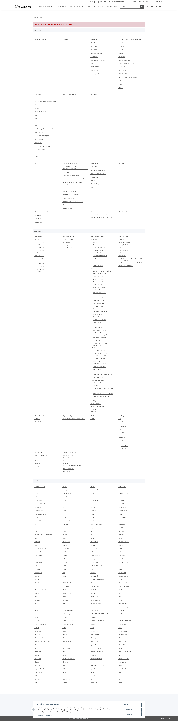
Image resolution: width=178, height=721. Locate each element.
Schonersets (122, 255)
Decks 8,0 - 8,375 (98, 282)
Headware (122, 421)
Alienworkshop (95, 490)
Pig (35, 603)
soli (36, 115)
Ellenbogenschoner (125, 242)
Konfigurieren (129, 709)
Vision (120, 672)
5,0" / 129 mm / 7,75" (99, 356)
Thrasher (65, 662)
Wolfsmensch (67, 679)
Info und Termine (68, 188)
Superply (37, 655)
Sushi (64, 655)
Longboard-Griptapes (99, 319)
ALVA (36, 493)
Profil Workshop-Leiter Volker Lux (73, 201)
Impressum (39, 715)
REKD (120, 614)
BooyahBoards (123, 511)
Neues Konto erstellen (69, 36)
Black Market (95, 500)
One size (39, 253)
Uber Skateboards (124, 669)
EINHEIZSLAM (39, 222)
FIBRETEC (121, 538)
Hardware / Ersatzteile (97, 380)
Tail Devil (121, 655)
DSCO (36, 531)
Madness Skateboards (97, 579)
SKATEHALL (94, 46)
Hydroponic (94, 559)
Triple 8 (121, 665)
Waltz (64, 676)
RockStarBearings (68, 624)
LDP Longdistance (98, 303)
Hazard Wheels (95, 555)
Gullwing (121, 548)
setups (37, 108)
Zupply (121, 683)
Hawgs (65, 555)
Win (120, 81)
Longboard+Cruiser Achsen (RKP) (103, 375)
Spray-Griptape (97, 322)
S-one (92, 627)
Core (36, 524)
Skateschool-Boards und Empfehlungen (100, 262)
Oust (120, 597)
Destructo (122, 524)
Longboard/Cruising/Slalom (101, 335)
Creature (65, 524)
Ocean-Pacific (67, 593)
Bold (64, 507)
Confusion (94, 521)
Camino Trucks (67, 517)
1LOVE (64, 486)
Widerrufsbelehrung (97, 53)
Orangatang (94, 597)
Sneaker (121, 443)
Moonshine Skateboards (42, 590)
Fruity (36, 545)
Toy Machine (122, 662)
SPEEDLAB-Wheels (124, 645)
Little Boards (122, 572)
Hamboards (38, 555)
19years (37, 156)
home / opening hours (41, 98)
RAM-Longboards (96, 610)
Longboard (68, 245)
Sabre (120, 627)
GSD (92, 187)
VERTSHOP (94, 50)
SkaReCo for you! (96, 184)
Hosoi (36, 559)
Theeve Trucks (39, 662)
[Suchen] (142, 7)
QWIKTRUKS (38, 610)
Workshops (94, 56)
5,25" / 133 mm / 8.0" (99, 358)
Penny (120, 600)
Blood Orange (95, 504)
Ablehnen (129, 714)
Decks (92, 268)
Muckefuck (66, 590)
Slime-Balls (38, 645)
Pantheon (38, 600)
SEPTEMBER (38, 421)
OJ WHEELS (122, 593)
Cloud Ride (38, 521)
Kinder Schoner (123, 250)
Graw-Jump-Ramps (40, 548)
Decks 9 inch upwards (99, 287)
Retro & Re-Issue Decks (100, 274)
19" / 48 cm (40, 264)
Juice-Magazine (123, 562)
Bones (64, 511)
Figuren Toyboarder (41, 455)
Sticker (37, 460)
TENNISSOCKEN (39, 122)
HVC (64, 559)
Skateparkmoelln (68, 208)
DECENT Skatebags (96, 524)
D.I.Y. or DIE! (94, 177)
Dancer (95, 245)
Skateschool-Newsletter (116, 2)
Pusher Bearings (124, 607)
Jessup (65, 562)
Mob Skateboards (124, 586)
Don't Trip (122, 528)
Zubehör (123, 448)
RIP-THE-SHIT (39, 219)
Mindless (37, 586)
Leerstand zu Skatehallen (98, 170)
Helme (121, 247)
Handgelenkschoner (125, 245)
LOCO (64, 576)
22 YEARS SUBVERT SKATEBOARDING (130, 39)
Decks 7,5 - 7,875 (98, 279)
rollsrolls (93, 624)
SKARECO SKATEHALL (146, 2)
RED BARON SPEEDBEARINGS (100, 614)
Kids (120, 418)
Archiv (36, 153)
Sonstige (37, 466)
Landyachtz (38, 572)
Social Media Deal (40, 112)
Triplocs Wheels (39, 669)
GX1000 (65, 552)
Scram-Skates (123, 631)
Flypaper (37, 541)
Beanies (123, 427)
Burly (120, 514)
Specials (93, 412)
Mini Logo (66, 586)
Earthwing (122, 531)
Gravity (121, 545)
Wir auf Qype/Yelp (40, 149)
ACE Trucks (122, 486)
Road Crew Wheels (68, 621)
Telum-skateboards (69, 658)
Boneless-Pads (39, 511)
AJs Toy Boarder (67, 490)
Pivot (64, 603)
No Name (121, 590)
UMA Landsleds (39, 672)
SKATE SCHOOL (131, 2)
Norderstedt (94, 163)
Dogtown (93, 528)
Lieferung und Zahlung (98, 60)
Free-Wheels (94, 541)
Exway (92, 538)
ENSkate (121, 535)
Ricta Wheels (67, 617)
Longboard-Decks (98, 298)
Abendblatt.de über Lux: (70, 163)
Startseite (94, 94)
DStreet (65, 531)
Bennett (93, 497)
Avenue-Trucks (123, 493)
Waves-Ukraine (123, 676)
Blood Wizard (123, 504)
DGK (36, 528)
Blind (64, 504)
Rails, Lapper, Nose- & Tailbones (103, 393)
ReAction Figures (68, 614)
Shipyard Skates (123, 634)
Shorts (123, 440)
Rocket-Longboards (40, 624)
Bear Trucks (66, 497)
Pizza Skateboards (96, 603)
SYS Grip (93, 655)
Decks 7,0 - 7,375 (98, 276)
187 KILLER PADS (40, 486)
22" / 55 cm (40, 245)
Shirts (122, 432)
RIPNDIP (121, 617)
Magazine (94, 421)
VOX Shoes (38, 676)
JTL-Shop (168, 718)
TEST (36, 125)
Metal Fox (94, 583)
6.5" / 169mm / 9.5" (99, 369)
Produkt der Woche (124, 60)
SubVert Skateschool (125, 652)
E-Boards (66, 463)
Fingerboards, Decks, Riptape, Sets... (74, 418)
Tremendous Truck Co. (98, 665)
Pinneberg (122, 56)
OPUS (64, 597)
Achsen (93, 348)
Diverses (93, 409)
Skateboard (68, 247)
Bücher (93, 418)
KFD (120, 566)
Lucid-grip (38, 579)
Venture (93, 672)
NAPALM (93, 590)
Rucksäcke (38, 458)
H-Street (93, 552)
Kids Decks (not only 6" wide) (102, 271)
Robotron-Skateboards (97, 621)
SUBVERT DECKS (98, 306)
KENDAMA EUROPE (96, 566)
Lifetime (93, 572)
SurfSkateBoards (98, 265)
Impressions (38, 142)
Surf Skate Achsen (98, 377)
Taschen (37, 463)
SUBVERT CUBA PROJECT (70, 94)
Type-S (93, 669)
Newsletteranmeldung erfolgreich (101, 217)
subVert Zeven (123, 91)
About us (121, 84)
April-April (38, 94)
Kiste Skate (38, 569)
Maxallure (38, 583)
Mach (64, 579)
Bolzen (93, 507)
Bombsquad (122, 507)
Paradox (65, 600)
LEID (64, 572)
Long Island (94, 576)
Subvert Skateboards (97, 652)
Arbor (92, 493)
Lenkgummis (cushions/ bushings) (103, 388)
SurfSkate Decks (98, 290)
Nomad (37, 593)
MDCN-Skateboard (68, 583)
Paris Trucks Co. (95, 600)
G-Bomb (65, 545)
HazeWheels (122, 555)
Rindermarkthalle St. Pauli (127, 63)
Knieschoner (122, 253)
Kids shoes (124, 445)
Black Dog (66, 500)
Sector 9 (37, 634)
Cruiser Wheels (97, 328)
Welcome (37, 679)
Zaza (36, 683)
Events (121, 87)
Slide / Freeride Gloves (125, 265)
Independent (39, 562)
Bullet (92, 514)
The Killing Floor (124, 658)
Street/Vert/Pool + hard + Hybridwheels (100, 344)
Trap (64, 665)
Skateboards (96, 258)
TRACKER (37, 665)
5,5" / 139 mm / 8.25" (99, 361)
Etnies (64, 538)
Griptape (93, 309)
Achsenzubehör (98, 383)
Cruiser (95, 242)
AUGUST (37, 418)
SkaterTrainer (123, 641)
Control (121, 521)
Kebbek (65, 566)
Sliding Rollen (97, 340)
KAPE (36, 566)
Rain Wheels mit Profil (99, 338)
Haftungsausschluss (69, 198)
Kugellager (96, 385)
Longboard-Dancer (98, 301)
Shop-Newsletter (101, 2)
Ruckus (37, 627)
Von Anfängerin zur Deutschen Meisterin (72, 183)
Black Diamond (39, 500)
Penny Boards (97, 253)
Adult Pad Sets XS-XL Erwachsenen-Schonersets (132, 259)
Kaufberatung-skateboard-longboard (46, 101)
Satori (64, 631)
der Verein (94, 167)
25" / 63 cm (40, 247)
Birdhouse (122, 497)
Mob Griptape (95, 586)
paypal (121, 50)
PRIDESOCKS (38, 239)
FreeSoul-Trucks (123, 541)
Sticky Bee (38, 652)
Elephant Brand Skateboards (43, 535)
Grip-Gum (94, 548)
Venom (65, 672)
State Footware (67, 648)
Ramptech (122, 610)
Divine (64, 528)
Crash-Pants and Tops (125, 239)
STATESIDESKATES (96, 648)
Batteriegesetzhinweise (98, 74)
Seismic (65, 634)
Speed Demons (95, 645)
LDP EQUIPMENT (96, 403)
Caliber (37, 517)
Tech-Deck (38, 658)
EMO (92, 535)
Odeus (93, 593)
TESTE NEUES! (123, 70)
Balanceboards (68, 458)
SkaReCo (93, 43)
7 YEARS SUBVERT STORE (42, 146)
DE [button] (91, 2)
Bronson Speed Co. (40, 514)
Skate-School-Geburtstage (71, 195)
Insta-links (122, 46)
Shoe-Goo (66, 638)
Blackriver (122, 500)
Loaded (37, 576)
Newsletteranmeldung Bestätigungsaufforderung (99, 213)
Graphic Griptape (98, 317)
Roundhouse (122, 624)
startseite (37, 163)
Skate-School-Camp (69, 205)
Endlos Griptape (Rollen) (100, 311)
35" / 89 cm (40, 250)
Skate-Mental (67, 641)
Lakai (120, 569)
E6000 (92, 531)
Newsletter (94, 39)
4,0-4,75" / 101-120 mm (100, 353)
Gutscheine (66, 471)
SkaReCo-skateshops (125, 212)
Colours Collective (68, 521)
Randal (37, 614)
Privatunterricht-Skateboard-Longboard (75, 179)
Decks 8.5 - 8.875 (98, 284)
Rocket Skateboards (125, 621)
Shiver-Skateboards (41, 638)
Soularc (65, 645)
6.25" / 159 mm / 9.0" (99, 366)
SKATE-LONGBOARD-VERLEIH (72, 466)
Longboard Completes (99, 250)
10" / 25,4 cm (41, 242)
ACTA (36, 490)
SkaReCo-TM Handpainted (43, 641)
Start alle (121, 163)
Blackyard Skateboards (42, 504)
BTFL (64, 514)
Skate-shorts (122, 437)
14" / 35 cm (40, 261)
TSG (64, 669)
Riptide (37, 621)
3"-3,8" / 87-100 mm (99, 350)
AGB (92, 63)
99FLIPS (93, 486)
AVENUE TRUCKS (68, 239)
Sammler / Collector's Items (99, 406)
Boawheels (38, 507)
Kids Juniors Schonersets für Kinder (132, 263)
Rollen (92, 325)
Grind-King (66, 548)
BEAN (36, 497)
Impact (121, 559)
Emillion (65, 535)
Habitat (121, 552)
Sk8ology (93, 638)
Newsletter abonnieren (70, 191)
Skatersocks (94, 641)
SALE (64, 460)
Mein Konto (66, 39)
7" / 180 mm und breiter (100, 372)
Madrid (121, 579)
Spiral (36, 648)
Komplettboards (96, 239)
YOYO (120, 679)
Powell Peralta (39, 607)
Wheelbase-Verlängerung (42, 136)
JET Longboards (95, 562)
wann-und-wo (39, 132)
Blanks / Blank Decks (99, 292)
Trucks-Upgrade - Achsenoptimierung (46, 129)
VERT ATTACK (123, 74)
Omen (36, 597)
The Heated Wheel (96, 658)
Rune (64, 627)
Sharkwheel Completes (100, 255)
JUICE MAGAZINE (98, 424)
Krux (92, 569)
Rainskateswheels (68, 610)
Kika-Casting (66, 172)
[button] (148, 6)
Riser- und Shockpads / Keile (102, 396)
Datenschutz (49, 715)
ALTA (120, 490)
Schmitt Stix (94, 631)
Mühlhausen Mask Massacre (43, 212)
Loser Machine (123, 576)
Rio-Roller (94, 617)
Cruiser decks (97, 295)
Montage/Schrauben (99, 391)
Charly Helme (123, 517)
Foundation (66, 541)
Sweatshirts (124, 435)
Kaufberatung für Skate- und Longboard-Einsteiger (71, 168)
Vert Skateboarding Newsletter (128, 77)
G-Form (93, 545)
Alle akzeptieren (129, 705)
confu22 (121, 43)
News (36, 105)
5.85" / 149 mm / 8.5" (99, 364)
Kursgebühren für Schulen (71, 175)
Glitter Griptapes (98, 314)
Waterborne (94, 676)
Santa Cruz (38, 631)
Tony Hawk (94, 662)
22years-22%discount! (70, 452)
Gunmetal (38, 552)
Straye (64, 652)
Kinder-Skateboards (99, 247)
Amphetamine (67, 493)
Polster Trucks (123, 603)
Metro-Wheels (123, 583)
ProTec (93, 607)
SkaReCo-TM (122, 638)
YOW (92, 679)
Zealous (65, 683)
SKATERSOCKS (95, 67)
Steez (120, 648)
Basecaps (124, 424)
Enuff (36, 538)
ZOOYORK (94, 683)
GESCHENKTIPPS (68, 468)
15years (121, 36)
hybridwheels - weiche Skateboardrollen (100, 331)
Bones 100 (94, 511)
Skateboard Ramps (69, 455)
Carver (93, 517)
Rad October (38, 215)
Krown (65, 569)
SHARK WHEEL (67, 242)
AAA (92, 36)
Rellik (36, 617)
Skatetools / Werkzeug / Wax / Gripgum (102, 400)
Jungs (120, 429)
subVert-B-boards (124, 67)
